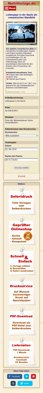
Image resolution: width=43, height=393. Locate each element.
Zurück (21, 176)
